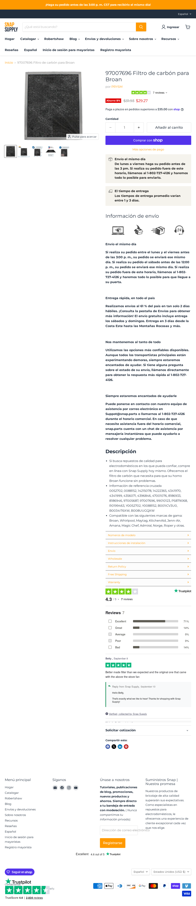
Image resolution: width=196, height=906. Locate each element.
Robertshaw (54, 39)
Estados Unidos (169, 872)
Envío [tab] (111, 551)
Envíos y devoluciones (103, 39)
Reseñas (11, 50)
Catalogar (28, 39)
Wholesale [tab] (115, 558)
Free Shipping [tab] (117, 574)
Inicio (9, 62)
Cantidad (111, 118)
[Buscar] (141, 27)
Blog (73, 39)
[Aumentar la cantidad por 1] (139, 127)
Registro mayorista (115, 50)
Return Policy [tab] (117, 566)
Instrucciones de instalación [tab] (126, 543)
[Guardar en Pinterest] (126, 746)
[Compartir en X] (114, 746)
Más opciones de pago (148, 149)
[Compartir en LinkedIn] (120, 746)
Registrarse (112, 843)
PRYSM (116, 86)
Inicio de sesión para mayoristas (69, 50)
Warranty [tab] (114, 582)
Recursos (169, 39)
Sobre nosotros (141, 39)
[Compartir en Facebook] (107, 746)
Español (183, 13)
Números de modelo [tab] (122, 535)
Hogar (10, 39)
